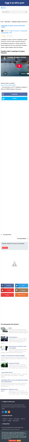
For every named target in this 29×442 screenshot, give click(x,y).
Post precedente (21, 238)
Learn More (12, 440)
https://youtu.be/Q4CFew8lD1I (8, 85)
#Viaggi (9, 420)
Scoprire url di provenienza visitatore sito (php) (13, 355)
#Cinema (5, 418)
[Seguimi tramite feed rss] (9, 412)
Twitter (14, 98)
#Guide (10, 418)
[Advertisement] (15, 17)
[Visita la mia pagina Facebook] (3, 412)
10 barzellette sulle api (6, 372)
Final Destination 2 (13, 337)
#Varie (4, 420)
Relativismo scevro (13, 389)
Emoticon (5, 247)
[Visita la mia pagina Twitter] (6, 412)
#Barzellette (16, 420)
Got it (18, 440)
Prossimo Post (7, 234)
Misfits (10, 328)
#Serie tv (23, 418)
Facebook (14, 94)
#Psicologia (16, 418)
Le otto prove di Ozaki (14, 363)
